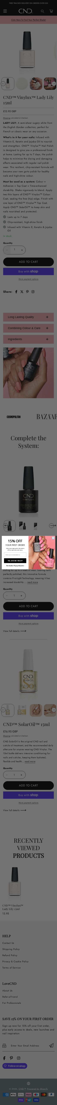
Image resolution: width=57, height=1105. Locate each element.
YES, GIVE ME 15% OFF (15, 561)
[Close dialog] (53, 537)
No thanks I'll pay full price (15, 566)
